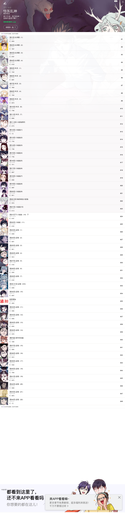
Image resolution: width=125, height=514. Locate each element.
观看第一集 (10, 27)
